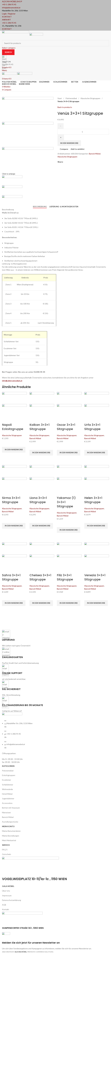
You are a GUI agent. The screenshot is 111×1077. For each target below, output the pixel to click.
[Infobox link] (55, 478)
